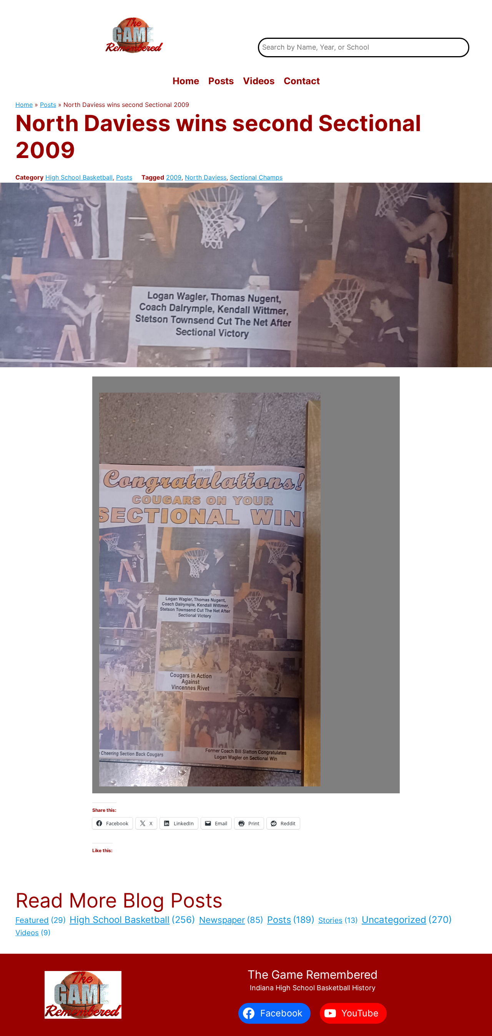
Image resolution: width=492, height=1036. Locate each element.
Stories (338, 920)
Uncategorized (407, 919)
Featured (40, 920)
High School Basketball (79, 177)
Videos (33, 932)
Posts (48, 104)
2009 (173, 177)
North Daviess (205, 177)
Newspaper (231, 920)
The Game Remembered (364, 19)
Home (24, 104)
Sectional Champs (256, 177)
